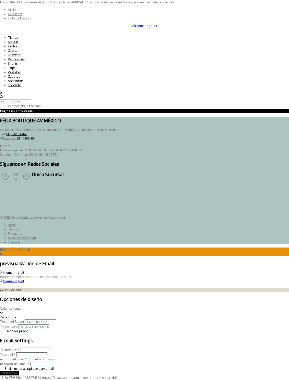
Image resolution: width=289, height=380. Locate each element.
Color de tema (10, 308)
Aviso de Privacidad (22, 238)
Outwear (14, 55)
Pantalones (16, 59)
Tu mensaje (8, 326)
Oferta (12, 50)
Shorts (13, 63)
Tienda (13, 37)
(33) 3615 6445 (16, 134)
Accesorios (16, 81)
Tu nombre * (9, 350)
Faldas (12, 46)
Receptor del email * (15, 364)
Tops (12, 68)
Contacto (14, 85)
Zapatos (14, 76)
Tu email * (7, 354)
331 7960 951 (26, 138)
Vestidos (14, 72)
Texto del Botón (12, 321)
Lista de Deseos (19, 18)
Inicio (12, 9)
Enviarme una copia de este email (29, 368)
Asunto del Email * (13, 359)
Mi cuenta (15, 14)
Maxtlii (13, 42)
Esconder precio (16, 331)
